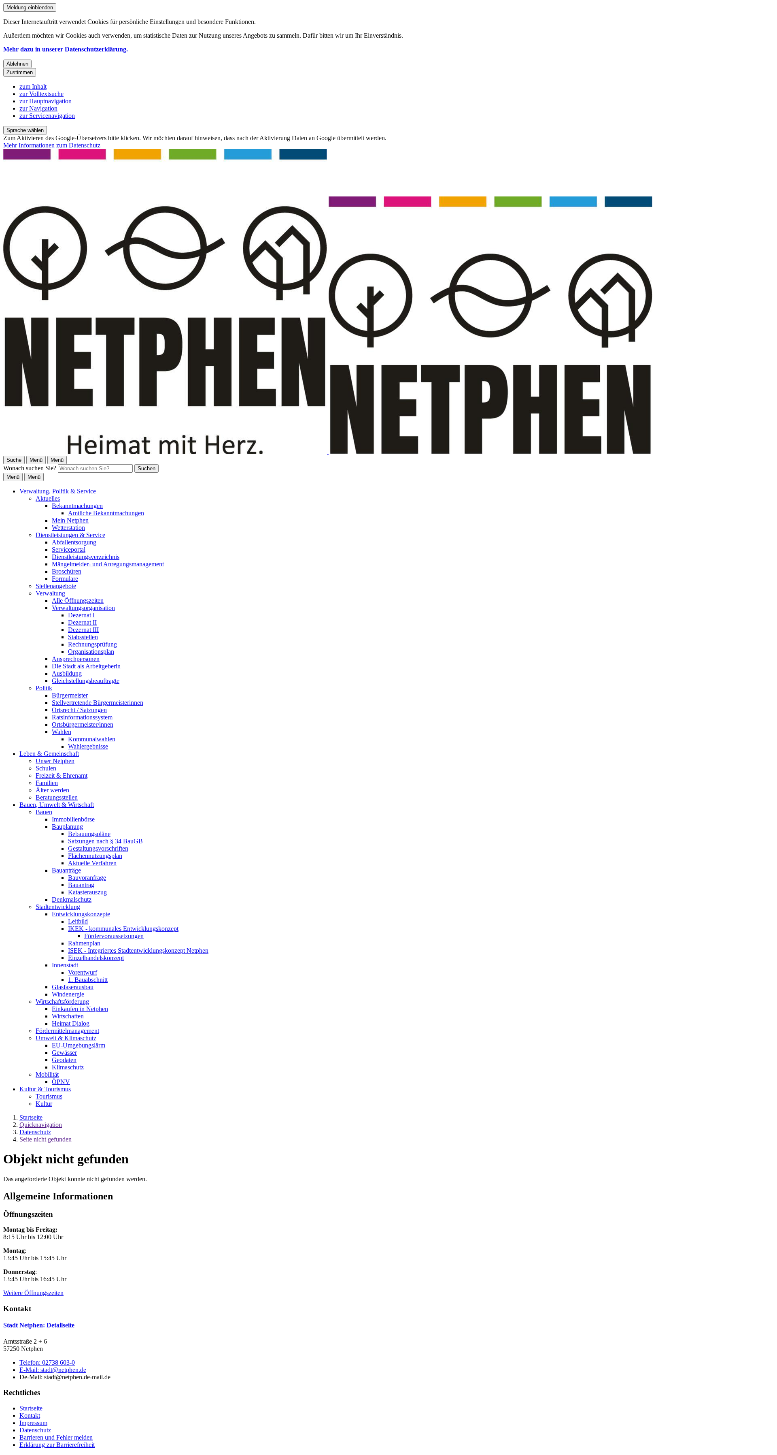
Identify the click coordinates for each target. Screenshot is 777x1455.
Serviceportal (68, 549)
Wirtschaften (68, 1016)
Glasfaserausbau (72, 987)
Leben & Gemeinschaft (49, 753)
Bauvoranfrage (87, 877)
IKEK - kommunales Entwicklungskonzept (123, 928)
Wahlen (61, 731)
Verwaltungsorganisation (83, 607)
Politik (44, 688)
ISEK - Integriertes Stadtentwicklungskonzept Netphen (138, 950)
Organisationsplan (91, 651)
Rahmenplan (84, 943)
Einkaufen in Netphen (80, 1008)
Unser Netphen (55, 760)
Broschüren (66, 571)
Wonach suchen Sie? (29, 468)
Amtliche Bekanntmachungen (106, 513)
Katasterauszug (87, 892)
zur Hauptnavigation (45, 101)
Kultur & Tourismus (45, 1089)
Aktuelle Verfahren (92, 863)
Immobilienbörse (73, 819)
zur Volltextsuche (41, 93)
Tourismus (49, 1096)
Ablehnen (17, 64)
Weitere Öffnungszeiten (33, 1292)
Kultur (44, 1103)
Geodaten (64, 1059)
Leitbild (78, 921)
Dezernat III (83, 629)
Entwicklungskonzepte (81, 914)
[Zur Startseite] (327, 451)
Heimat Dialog (70, 1023)
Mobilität (47, 1074)
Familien (47, 782)
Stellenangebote (56, 585)
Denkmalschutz (71, 899)
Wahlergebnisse (88, 746)
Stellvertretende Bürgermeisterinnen (97, 702)
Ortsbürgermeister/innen (82, 724)
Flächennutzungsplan (95, 855)
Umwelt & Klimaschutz (66, 1038)
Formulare (65, 578)
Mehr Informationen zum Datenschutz (51, 145)
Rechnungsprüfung (92, 644)
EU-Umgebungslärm (78, 1045)
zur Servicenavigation (47, 115)
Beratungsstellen (57, 797)
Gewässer (64, 1052)
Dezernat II (82, 622)
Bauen (44, 812)
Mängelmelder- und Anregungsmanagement (108, 564)
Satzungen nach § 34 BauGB (105, 841)
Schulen (46, 768)
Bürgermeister (70, 695)
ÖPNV (61, 1081)
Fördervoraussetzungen (114, 935)
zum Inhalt (33, 86)
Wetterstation (68, 527)
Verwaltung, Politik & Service (57, 491)
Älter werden (52, 790)
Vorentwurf (82, 972)
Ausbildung (67, 673)
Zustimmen (19, 72)
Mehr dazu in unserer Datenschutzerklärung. (65, 49)
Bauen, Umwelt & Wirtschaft (56, 804)
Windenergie (68, 994)
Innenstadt (65, 965)
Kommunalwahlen (91, 739)
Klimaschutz (68, 1067)
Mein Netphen (70, 520)
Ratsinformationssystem (82, 717)
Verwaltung (50, 593)
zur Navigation (38, 108)
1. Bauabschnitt (88, 979)
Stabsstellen (83, 637)
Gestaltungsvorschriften (98, 848)
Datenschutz (35, 1132)
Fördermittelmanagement (67, 1030)
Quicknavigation (40, 1124)
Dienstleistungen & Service (70, 534)
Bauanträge (66, 870)
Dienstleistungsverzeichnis (85, 556)
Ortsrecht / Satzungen (79, 709)
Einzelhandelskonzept (96, 957)
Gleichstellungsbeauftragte (85, 680)
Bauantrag (81, 884)
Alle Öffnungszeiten (78, 600)
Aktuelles (48, 498)
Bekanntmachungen (77, 505)
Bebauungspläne (89, 833)
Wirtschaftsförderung (62, 1001)
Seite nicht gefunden (45, 1139)
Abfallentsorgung (74, 542)
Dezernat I (81, 615)
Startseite (30, 1117)
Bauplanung (67, 826)
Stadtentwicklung (58, 906)
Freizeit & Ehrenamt (61, 775)
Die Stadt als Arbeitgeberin (86, 666)
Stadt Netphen (38, 1325)
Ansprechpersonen (76, 658)
